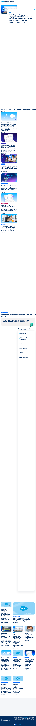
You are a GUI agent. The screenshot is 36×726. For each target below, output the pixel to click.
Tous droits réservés (25, 717)
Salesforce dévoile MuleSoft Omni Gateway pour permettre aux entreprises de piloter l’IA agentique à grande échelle (12, 585)
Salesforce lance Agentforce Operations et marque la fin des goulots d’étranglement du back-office (17, 663)
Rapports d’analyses (23, 357)
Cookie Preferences (23, 723)
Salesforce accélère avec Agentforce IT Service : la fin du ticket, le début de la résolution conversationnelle (6, 688)
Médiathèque (23, 333)
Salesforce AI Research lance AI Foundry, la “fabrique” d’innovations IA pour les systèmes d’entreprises (9, 228)
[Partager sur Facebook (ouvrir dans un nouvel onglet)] (19, 716)
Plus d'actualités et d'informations (6, 594)
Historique (22, 343)
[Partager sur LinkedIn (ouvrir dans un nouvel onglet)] (14, 716)
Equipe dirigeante (23, 348)
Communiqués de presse (21, 709)
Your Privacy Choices (18, 724)
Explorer (9, 709)
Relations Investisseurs (25, 352)
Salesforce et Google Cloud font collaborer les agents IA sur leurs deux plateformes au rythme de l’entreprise (18, 688)
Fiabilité (15, 723)
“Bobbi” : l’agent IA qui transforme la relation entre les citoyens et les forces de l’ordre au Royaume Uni (12, 491)
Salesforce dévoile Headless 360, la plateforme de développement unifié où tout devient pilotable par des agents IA (9, 168)
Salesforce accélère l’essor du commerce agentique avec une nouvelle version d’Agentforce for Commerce (22, 620)
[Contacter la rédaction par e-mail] (22, 716)
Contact (18, 723)
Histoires (14, 709)
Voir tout (31, 601)
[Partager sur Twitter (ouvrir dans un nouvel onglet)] (17, 716)
